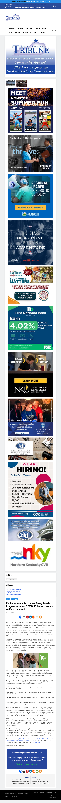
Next (54, 15)
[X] (23, 617)
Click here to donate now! (27, 764)
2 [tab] (57, 10)
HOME (16, 5)
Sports (36, 32)
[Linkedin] (30, 617)
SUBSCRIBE (39, 7)
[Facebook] (20, 617)
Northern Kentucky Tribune (11, 793)
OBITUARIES (36, 5)
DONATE (44, 7)
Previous (57, 15)
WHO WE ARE (18, 7)
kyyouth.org (36, 742)
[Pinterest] (27, 617)
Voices (43, 32)
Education (20, 28)
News (10, 32)
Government (30, 28)
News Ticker (14, 599)
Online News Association (13, 591)
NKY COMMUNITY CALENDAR (25, 5)
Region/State (27, 32)
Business (12, 28)
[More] (40, 617)
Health (38, 28)
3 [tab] (57, 12)
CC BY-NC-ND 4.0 (12, 796)
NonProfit (18, 32)
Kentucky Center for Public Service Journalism (38, 1)
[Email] (37, 617)
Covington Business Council (13, 594)
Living (44, 28)
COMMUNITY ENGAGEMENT (28, 7)
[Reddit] (33, 617)
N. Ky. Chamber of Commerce (14, 593)
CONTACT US (43, 5)
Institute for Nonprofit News (13, 589)
